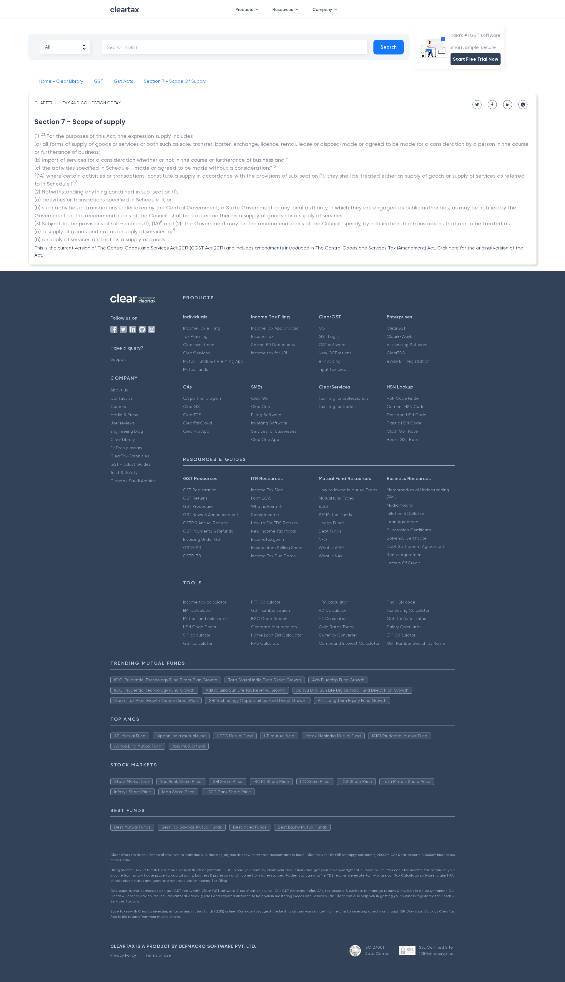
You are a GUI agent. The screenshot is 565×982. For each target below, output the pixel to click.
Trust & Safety (123, 472)
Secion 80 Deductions (273, 344)
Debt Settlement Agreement (415, 546)
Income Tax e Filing (201, 328)
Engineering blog (126, 431)
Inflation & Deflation (406, 513)
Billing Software (266, 414)
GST (323, 328)
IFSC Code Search (269, 618)
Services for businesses (274, 431)
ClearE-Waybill (401, 336)
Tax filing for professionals (343, 398)
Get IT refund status (406, 618)
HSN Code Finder (403, 398)
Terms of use (158, 955)
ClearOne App (265, 439)
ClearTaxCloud (197, 423)
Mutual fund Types (336, 498)
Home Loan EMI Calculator (277, 635)
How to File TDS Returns (274, 522)
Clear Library (122, 439)
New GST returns (335, 353)
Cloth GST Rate (402, 431)
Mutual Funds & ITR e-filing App (213, 361)
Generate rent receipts (274, 626)
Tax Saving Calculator (408, 610)
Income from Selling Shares (278, 547)
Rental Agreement (405, 554)
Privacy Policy (123, 955)
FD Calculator (332, 618)
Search (388, 47)
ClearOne (260, 406)
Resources (282, 9)
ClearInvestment (199, 344)
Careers (118, 406)
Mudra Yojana (400, 505)
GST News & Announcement (210, 514)
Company (322, 9)
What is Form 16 (266, 506)
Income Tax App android (275, 328)
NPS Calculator (266, 643)
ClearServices (196, 353)
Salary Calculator (404, 626)
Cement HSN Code (406, 406)
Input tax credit (334, 369)
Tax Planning (195, 336)
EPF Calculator (401, 635)
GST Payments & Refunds (208, 531)
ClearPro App (196, 431)
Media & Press (124, 414)
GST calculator (197, 643)
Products (244, 9)
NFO (323, 539)
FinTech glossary (126, 447)
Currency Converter (338, 635)
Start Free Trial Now (475, 59)
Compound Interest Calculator (349, 643)
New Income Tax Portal (273, 531)
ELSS (323, 506)
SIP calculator (196, 635)
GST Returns (195, 498)
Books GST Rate (403, 439)
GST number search (270, 610)
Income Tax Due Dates (273, 555)
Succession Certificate (409, 530)
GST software (332, 344)
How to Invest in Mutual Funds (348, 489)
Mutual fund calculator (205, 618)
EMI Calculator (197, 610)
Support (118, 359)
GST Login (329, 336)
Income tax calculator (204, 602)
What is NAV (331, 555)
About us (119, 390)
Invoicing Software (269, 423)
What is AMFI (331, 547)
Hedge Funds (332, 522)
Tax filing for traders (338, 406)
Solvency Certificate (407, 538)
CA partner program (202, 398)
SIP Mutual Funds (335, 514)
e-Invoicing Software (407, 344)
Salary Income (265, 514)
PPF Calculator (265, 602)
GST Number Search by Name (416, 643)
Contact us (121, 398)
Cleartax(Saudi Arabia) (132, 480)
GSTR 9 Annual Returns (205, 522)
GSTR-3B (192, 555)
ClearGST (396, 328)
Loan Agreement (403, 521)
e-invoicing (329, 361)
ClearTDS (396, 353)
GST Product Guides (130, 464)
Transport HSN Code (406, 414)
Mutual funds (195, 369)
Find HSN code (401, 602)
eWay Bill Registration (408, 361)
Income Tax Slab (267, 489)
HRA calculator (333, 602)
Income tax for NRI (269, 353)
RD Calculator (332, 610)
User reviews (122, 423)
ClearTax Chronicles (129, 456)
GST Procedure (198, 506)
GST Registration (200, 489)
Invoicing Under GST (202, 539)
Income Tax (262, 336)
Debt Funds (330, 531)
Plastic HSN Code (404, 423)
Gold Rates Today (336, 626)
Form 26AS (261, 498)
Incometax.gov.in (267, 539)
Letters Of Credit (403, 563)
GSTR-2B (192, 547)
